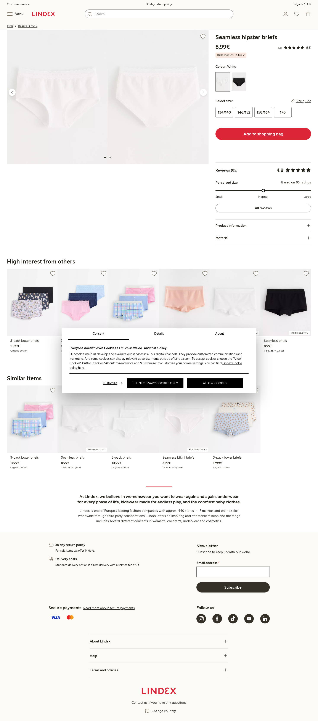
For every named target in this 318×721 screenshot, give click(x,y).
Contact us (140, 702)
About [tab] (219, 334)
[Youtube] (249, 618)
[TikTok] (233, 618)
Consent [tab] (98, 334)
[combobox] (159, 14)
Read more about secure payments (109, 608)
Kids (10, 26)
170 (283, 112)
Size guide (303, 101)
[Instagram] (201, 618)
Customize (110, 383)
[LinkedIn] (265, 618)
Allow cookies (215, 383)
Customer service (18, 4)
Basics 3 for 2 (27, 26)
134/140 (224, 112)
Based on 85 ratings (296, 182)
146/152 (244, 112)
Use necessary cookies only (155, 383)
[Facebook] (217, 618)
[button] (57, 97)
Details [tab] (159, 334)
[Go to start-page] (43, 14)
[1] (105, 157)
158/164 (263, 112)
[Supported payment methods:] (121, 618)
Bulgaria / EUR (302, 4)
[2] (110, 157)
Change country (164, 711)
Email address (208, 563)
